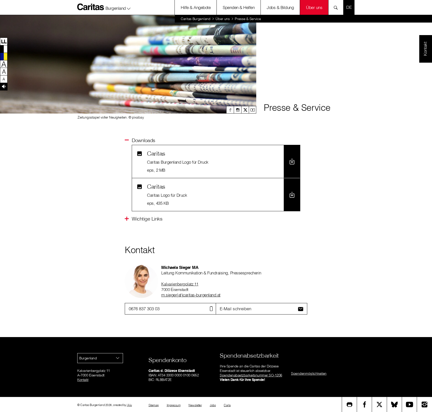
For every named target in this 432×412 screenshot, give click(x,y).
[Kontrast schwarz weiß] (4, 49)
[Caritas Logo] (90, 6)
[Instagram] (237, 110)
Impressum (174, 405)
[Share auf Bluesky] (394, 404)
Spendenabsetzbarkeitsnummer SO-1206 (251, 375)
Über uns (314, 7)
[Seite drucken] (349, 404)
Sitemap (153, 405)
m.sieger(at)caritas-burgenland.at (190, 294)
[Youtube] (252, 110)
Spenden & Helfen (238, 7)
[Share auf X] (379, 404)
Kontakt (82, 379)
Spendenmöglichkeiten (308, 373)
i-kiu (129, 405)
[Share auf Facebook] (364, 404)
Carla (227, 405)
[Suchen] (337, 7)
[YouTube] (409, 404)
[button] (118, 7)
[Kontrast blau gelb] (4, 56)
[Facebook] (230, 110)
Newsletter (195, 405)
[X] (245, 110)
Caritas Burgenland (195, 19)
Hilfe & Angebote (195, 7)
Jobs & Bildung (280, 7)
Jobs (213, 405)
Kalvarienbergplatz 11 (179, 283)
